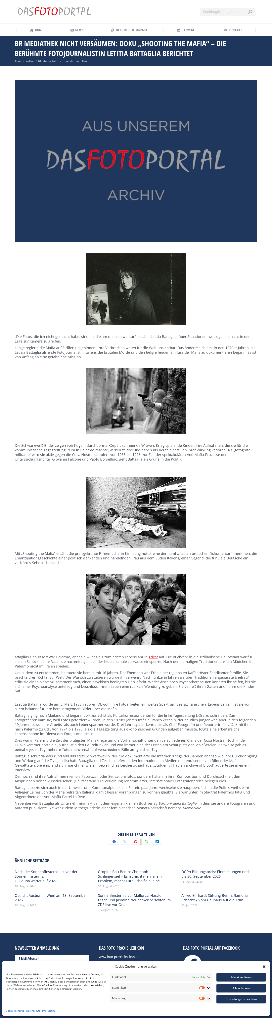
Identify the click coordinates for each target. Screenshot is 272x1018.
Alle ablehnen (241, 988)
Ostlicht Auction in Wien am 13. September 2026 (51, 897)
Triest (153, 657)
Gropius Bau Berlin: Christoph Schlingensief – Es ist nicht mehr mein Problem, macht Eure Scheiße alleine (130, 876)
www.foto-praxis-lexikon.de (119, 957)
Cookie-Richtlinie (15, 1010)
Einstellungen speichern (241, 999)
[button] (264, 967)
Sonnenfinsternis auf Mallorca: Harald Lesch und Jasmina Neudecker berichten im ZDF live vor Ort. (134, 900)
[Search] (250, 12)
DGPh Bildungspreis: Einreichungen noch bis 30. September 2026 (215, 874)
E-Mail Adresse (29, 958)
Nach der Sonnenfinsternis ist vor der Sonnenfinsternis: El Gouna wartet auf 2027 (46, 876)
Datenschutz (33, 1010)
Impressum (48, 1010)
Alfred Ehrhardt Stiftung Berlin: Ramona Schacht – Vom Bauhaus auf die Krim (214, 897)
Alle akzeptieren (241, 977)
